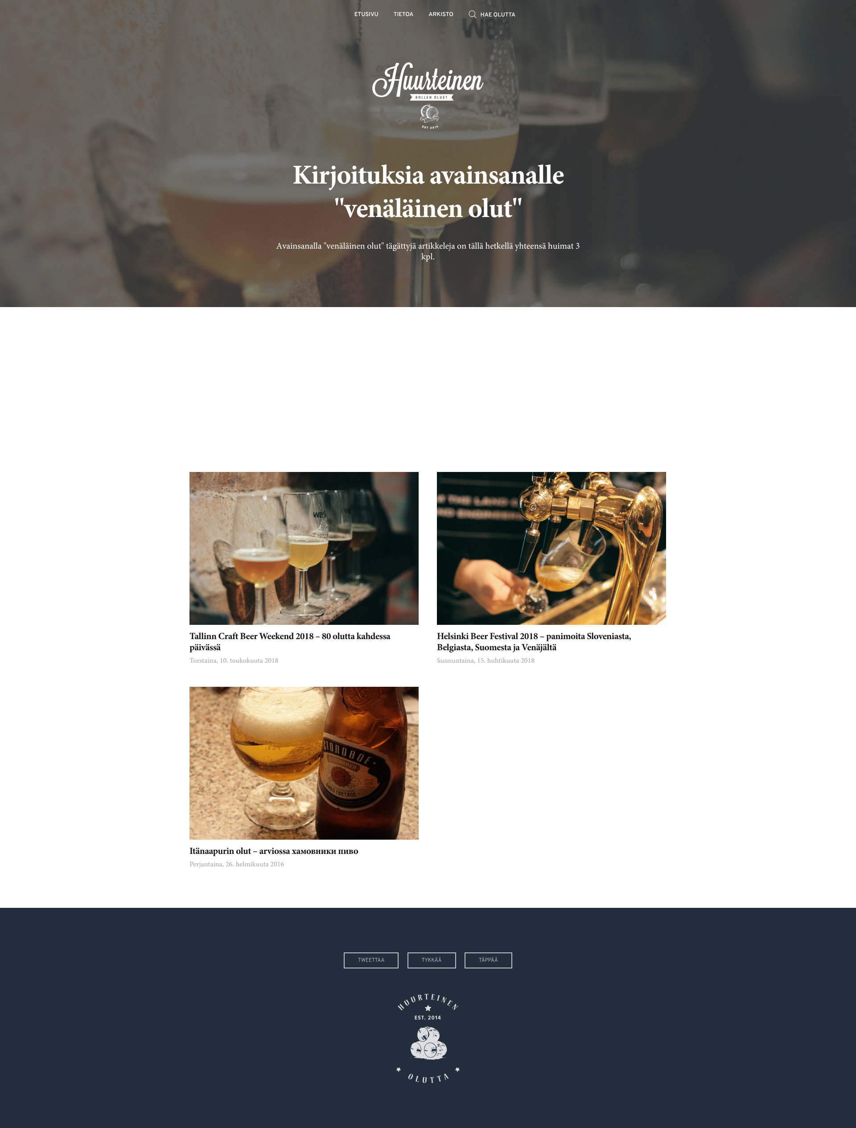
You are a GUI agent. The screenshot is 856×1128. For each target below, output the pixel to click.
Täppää (488, 960)
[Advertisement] (428, 382)
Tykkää (432, 960)
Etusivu (366, 15)
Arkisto (441, 15)
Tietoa (404, 15)
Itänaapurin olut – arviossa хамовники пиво (273, 852)
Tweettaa (371, 960)
